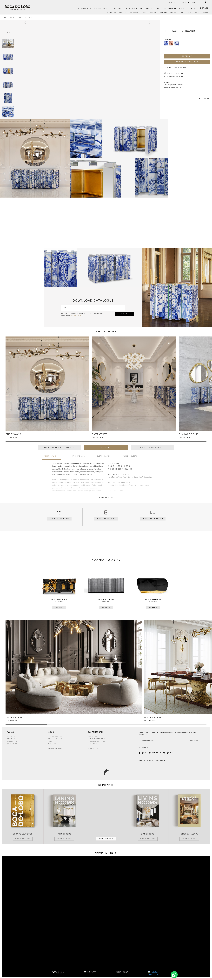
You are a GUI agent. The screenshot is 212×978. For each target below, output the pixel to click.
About (182, 8)
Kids (189, 12)
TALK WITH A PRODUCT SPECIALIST (59, 447)
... (23, 17)
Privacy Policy (94, 748)
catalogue (174, 2)
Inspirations (146, 8)
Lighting (163, 12)
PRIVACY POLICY (76, 315)
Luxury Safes (53, 743)
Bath (183, 12)
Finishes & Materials (96, 741)
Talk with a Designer (96, 738)
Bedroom (173, 12)
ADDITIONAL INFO (51, 456)
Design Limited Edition (57, 746)
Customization (104, 456)
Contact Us (92, 736)
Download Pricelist (106, 518)
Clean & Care (93, 743)
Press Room (170, 8)
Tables (143, 12)
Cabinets (122, 12)
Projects (116, 8)
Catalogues (131, 8)
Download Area (78, 456)
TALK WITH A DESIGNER (187, 62)
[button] (204, 390)
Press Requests (130, 456)
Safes (197, 12)
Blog (158, 8)
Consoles (134, 12)
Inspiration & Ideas (55, 738)
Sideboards (111, 12)
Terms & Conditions (96, 746)
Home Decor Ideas (55, 748)
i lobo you (52, 741)
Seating (153, 12)
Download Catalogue (153, 518)
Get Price (187, 56)
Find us (192, 8)
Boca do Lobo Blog (55, 736)
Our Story (11, 736)
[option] (8, 57)
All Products (84, 8)
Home (6, 17)
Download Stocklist (59, 518)
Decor (205, 12)
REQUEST (124, 314)
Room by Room (101, 8)
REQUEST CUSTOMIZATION (153, 447)
